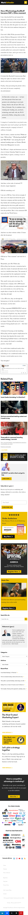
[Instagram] (17, 858)
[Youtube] (19, 858)
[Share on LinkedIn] (2, 913)
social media (8, 446)
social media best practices (19, 442)
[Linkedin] (14, 858)
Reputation (5, 877)
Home (4, 865)
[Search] (26, 619)
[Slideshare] (22, 858)
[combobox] (13, 619)
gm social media (8, 442)
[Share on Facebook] (7, 913)
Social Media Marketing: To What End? (9, 672)
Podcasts (5, 869)
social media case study (7, 444)
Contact (5, 893)
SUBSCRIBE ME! (7, 507)
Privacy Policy (6, 885)
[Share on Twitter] (11, 913)
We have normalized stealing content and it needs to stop (12, 676)
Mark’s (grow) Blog (7, 890)
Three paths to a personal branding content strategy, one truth (12, 680)
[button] (25, 2)
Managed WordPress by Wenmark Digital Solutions (14, 907)
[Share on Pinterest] (21, 913)
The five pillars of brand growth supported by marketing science (13, 688)
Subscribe (5, 881)
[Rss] (25, 858)
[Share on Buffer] (16, 913)
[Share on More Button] (25, 913)
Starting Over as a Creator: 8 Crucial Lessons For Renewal (12, 684)
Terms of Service (6, 872)
